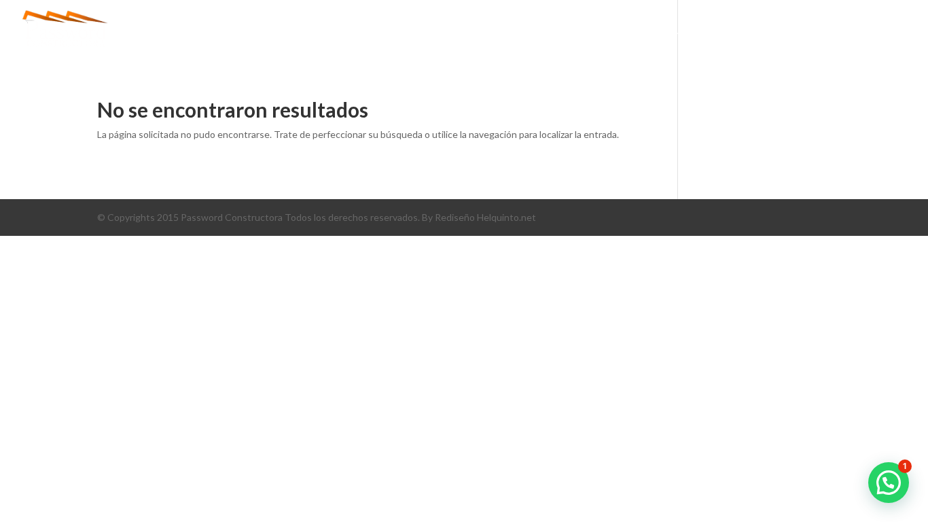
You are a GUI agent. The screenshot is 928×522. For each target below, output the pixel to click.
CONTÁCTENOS (841, 30)
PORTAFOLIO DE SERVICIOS (717, 30)
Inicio (458, 30)
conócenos (523, 30)
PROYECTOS (602, 30)
